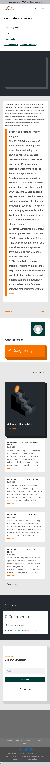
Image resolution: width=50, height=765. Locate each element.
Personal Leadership (28, 45)
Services (28, 741)
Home (9, 741)
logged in (18, 630)
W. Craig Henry (13, 27)
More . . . (13, 293)
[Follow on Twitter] (25, 689)
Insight (24, 743)
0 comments (9, 39)
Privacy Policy (31, 759)
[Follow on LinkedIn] (30, 689)
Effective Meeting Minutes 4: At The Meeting (23, 515)
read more (12, 468)
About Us (18, 741)
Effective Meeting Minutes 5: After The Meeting (24, 480)
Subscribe (12, 428)
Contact (37, 741)
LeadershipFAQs (11, 45)
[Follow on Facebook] (20, 689)
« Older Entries (11, 584)
